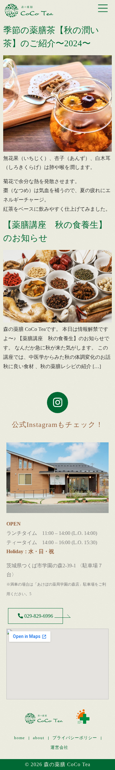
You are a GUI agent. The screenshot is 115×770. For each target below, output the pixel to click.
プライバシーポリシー (74, 738)
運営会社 (59, 747)
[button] (103, 9)
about (38, 738)
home (19, 738)
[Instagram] (57, 402)
